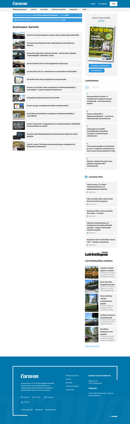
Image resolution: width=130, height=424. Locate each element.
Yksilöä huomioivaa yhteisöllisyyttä (107, 316)
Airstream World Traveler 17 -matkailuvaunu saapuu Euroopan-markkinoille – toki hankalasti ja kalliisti (99, 100)
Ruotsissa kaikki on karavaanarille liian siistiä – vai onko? (100, 212)
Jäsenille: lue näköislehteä (100, 66)
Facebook (25, 397)
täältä (67, 15)
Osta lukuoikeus (96, 70)
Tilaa (113, 4)
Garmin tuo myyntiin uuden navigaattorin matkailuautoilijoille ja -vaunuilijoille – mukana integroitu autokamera (52, 88)
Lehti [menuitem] (84, 9)
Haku (93, 4)
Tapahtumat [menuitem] (70, 389)
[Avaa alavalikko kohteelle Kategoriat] (79, 9)
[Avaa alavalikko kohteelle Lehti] (88, 9)
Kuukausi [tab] (95, 87)
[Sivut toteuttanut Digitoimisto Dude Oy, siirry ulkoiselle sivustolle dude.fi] (113, 417)
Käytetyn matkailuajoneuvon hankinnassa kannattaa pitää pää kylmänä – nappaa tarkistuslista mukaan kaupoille (99, 226)
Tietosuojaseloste (27, 410)
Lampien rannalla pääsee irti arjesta (107, 269)
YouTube (26, 402)
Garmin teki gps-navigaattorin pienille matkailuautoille (47, 105)
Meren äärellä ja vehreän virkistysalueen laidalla (106, 300)
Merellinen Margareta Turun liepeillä (106, 331)
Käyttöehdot (39, 410)
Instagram (50, 397)
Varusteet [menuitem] (44, 9)
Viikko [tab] (87, 87)
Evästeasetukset (50, 410)
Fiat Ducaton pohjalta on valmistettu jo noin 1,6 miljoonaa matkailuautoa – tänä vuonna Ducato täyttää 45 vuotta (101, 148)
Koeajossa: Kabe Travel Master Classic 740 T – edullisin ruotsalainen (101, 240)
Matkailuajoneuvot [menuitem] (20, 9)
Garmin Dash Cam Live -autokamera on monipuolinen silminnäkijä (52, 71)
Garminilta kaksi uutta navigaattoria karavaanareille (46, 79)
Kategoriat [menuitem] (73, 9)
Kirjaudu (103, 4)
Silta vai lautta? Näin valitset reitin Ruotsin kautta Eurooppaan (100, 200)
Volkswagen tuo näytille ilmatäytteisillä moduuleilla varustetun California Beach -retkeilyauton (98, 132)
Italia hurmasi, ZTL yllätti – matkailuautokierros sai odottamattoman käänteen (97, 186)
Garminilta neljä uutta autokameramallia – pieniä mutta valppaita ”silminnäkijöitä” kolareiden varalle (51, 54)
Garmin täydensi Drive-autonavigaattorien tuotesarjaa (47, 63)
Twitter (38, 397)
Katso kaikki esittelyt (92, 346)
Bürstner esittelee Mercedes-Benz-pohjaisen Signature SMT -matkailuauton (100, 163)
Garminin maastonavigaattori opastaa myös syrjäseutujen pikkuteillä (53, 35)
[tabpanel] (101, 130)
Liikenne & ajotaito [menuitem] (58, 9)
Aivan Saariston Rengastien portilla (107, 283)
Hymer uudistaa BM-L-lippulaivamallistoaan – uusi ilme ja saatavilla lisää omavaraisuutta (100, 116)
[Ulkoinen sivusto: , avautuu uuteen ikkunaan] (101, 43)
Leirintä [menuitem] (33, 9)
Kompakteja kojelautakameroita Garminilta (43, 98)
